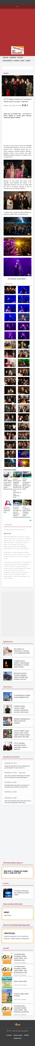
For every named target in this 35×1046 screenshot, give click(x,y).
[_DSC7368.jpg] (24, 381)
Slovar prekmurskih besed (12, 904)
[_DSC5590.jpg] (10, 336)
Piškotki (26, 1035)
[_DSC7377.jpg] (24, 390)
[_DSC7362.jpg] (10, 372)
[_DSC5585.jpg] (24, 326)
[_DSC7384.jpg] (10, 408)
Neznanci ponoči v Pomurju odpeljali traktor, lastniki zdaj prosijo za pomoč (21, 676)
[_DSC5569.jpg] (10, 299)
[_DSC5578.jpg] (10, 317)
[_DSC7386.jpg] (24, 408)
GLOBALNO (13, 57)
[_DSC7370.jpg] (10, 390)
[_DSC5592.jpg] (24, 336)
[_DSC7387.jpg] (10, 417)
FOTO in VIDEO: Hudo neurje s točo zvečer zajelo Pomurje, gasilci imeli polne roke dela (22, 734)
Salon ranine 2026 (20, 981)
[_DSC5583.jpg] (10, 326)
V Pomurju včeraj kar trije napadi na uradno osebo (21, 893)
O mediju (9, 1035)
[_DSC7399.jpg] (24, 427)
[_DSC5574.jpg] (24, 308)
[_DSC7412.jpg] (10, 454)
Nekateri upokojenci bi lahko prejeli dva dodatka (22, 721)
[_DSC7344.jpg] (10, 290)
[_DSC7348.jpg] (24, 345)
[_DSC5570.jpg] (24, 299)
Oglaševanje (17, 1038)
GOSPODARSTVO (8, 60)
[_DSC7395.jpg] (24, 417)
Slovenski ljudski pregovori (13, 863)
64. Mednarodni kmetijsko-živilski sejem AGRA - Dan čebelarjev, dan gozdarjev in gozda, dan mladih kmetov (21, 957)
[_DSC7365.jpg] (24, 372)
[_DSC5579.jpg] (24, 317)
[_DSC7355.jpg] (10, 363)
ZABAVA (27, 60)
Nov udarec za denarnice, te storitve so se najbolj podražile (22, 651)
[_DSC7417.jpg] (24, 454)
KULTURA (16, 60)
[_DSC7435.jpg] (10, 463)
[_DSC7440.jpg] (24, 463)
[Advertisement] (17, 28)
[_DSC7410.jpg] (24, 445)
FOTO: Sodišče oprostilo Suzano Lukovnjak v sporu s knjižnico (21, 746)
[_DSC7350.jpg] (10, 354)
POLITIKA (20, 57)
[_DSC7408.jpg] (10, 445)
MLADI (22, 60)
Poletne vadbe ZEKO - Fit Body (21, 995)
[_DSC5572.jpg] (10, 308)
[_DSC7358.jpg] (24, 363)
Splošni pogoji (17, 1035)
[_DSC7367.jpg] (10, 381)
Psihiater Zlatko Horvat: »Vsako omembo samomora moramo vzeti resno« (21, 709)
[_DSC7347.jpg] (10, 345)
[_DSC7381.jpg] (24, 399)
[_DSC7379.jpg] (10, 399)
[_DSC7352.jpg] (24, 354)
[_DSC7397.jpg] (10, 427)
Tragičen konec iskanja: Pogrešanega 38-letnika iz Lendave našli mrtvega (21, 664)
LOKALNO (5, 57)
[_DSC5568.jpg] (24, 290)
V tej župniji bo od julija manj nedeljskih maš (22, 696)
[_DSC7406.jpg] (24, 436)
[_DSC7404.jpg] (10, 436)
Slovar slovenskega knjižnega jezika (16, 925)
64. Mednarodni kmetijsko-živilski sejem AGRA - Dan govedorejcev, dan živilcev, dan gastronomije (20, 969)
